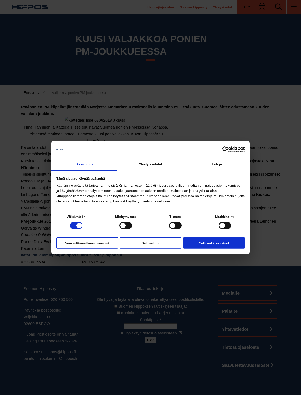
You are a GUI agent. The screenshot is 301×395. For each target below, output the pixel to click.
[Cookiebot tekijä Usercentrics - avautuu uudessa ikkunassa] (225, 149)
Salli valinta (150, 243)
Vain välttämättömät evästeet (87, 243)
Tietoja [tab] (216, 164)
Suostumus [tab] (84, 164)
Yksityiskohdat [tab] (150, 164)
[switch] (125, 225)
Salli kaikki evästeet (214, 243)
